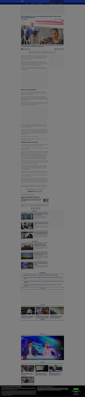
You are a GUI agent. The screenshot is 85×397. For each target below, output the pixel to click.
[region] (42, 391)
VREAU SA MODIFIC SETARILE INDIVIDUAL (76, 391)
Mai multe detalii (16, 389)
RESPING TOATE (76, 394)
